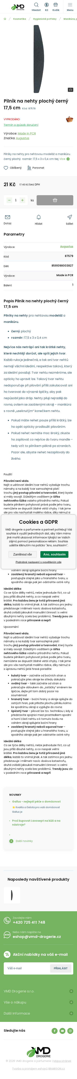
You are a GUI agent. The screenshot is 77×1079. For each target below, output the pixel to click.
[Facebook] (55, 1031)
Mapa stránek (62, 1061)
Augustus (22, 138)
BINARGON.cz (56, 1069)
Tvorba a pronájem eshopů (30, 1069)
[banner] (18, 7)
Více (62, 159)
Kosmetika (19, 18)
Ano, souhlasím (54, 554)
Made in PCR (27, 133)
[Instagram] (70, 1031)
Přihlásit (61, 968)
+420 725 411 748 (29, 922)
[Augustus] (69, 128)
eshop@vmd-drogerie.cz (37, 936)
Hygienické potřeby (44, 18)
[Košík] (56, 7)
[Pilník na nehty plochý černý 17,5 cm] (12, 895)
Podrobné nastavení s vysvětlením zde (38, 562)
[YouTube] (62, 1031)
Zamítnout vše (22, 554)
